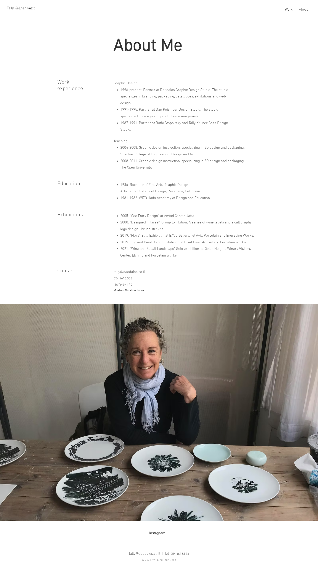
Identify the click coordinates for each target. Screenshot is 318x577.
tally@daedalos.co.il (129, 272)
